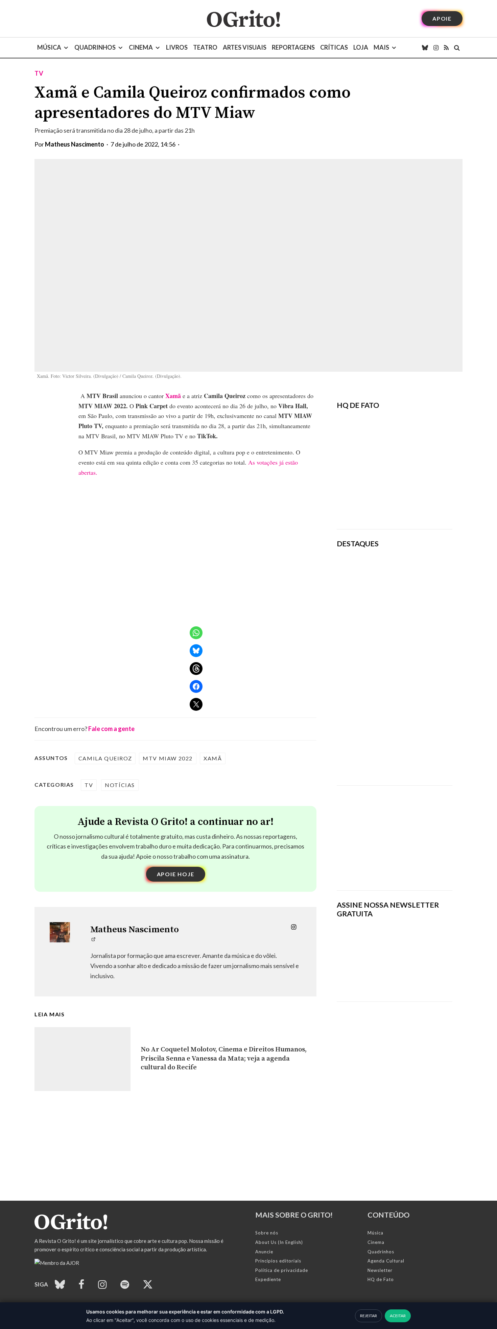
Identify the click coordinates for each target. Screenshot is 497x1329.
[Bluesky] (425, 47)
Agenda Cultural (386, 1260)
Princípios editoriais (278, 1260)
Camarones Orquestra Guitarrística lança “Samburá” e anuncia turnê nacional (416, 699)
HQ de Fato (381, 1279)
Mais (381, 47)
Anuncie (264, 1251)
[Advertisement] (394, 833)
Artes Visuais (244, 47)
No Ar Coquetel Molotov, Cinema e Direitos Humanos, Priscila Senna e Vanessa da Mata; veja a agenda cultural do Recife (224, 1058)
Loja (360, 47)
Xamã (173, 395)
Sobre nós (266, 1232)
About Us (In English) (279, 1242)
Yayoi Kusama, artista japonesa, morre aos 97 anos (416, 663)
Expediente (268, 1279)
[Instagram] (436, 47)
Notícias (120, 785)
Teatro (205, 47)
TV (39, 73)
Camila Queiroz (105, 758)
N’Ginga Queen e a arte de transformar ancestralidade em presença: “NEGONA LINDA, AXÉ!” (416, 623)
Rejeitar (368, 1315)
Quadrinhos (95, 47)
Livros (177, 47)
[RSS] (446, 47)
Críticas (334, 47)
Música (49, 47)
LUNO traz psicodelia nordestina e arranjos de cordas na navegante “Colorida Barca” (415, 576)
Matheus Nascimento (74, 144)
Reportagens (293, 47)
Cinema (141, 47)
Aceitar (398, 1315)
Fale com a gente (111, 728)
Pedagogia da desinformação (371, 505)
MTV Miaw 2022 (168, 758)
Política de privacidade (281, 1270)
